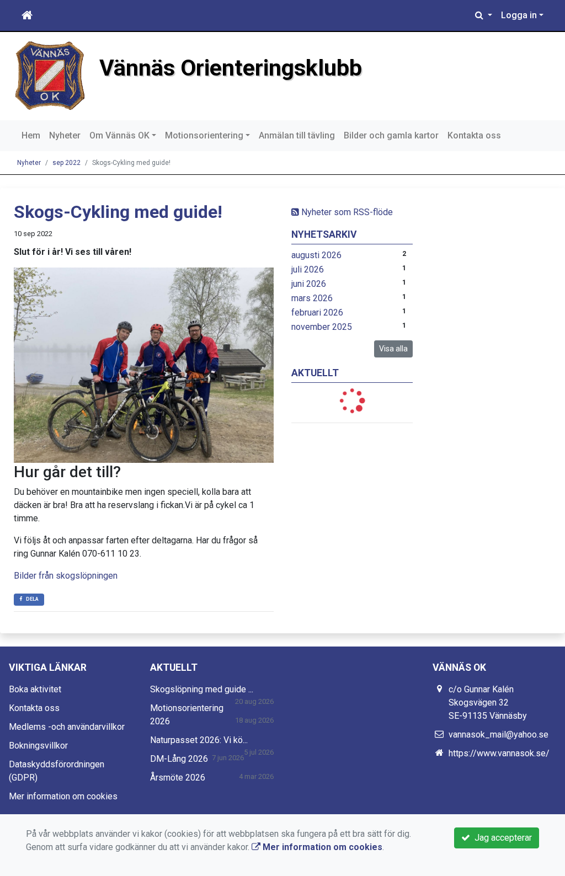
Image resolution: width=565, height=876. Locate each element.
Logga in (519, 15)
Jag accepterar (501, 837)
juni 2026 (308, 284)
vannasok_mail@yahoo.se (498, 734)
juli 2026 (307, 269)
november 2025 (321, 327)
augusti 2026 (316, 255)
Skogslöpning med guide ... (201, 689)
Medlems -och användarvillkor (67, 727)
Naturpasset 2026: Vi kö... (199, 740)
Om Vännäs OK (119, 135)
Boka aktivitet (35, 689)
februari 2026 (317, 312)
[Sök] (484, 15)
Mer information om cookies (63, 796)
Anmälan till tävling (297, 135)
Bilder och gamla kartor (391, 135)
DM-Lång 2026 (179, 759)
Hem (31, 135)
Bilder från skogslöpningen (66, 575)
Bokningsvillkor (38, 745)
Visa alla (393, 348)
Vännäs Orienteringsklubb (230, 68)
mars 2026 (312, 298)
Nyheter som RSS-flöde (346, 212)
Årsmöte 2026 (177, 777)
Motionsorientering (204, 135)
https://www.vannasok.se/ (499, 753)
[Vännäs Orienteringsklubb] (50, 75)
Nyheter (65, 135)
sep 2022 (66, 163)
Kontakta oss (474, 135)
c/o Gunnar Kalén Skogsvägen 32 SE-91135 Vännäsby (488, 702)
